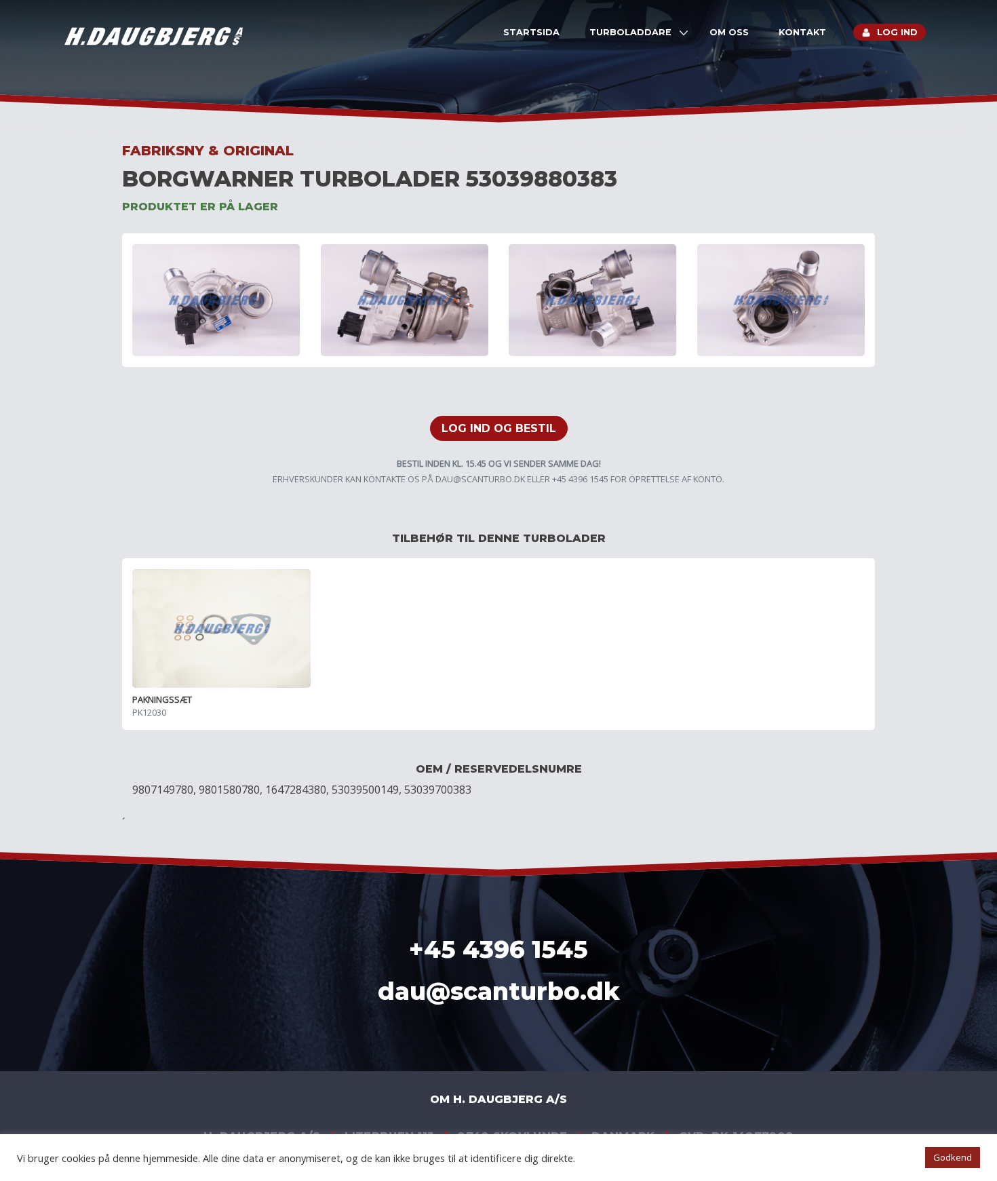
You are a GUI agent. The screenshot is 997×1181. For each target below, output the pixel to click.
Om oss (729, 32)
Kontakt (802, 32)
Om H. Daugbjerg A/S (498, 1099)
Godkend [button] (952, 1157)
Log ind (897, 32)
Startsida (531, 32)
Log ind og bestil (499, 428)
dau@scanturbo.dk (480, 479)
